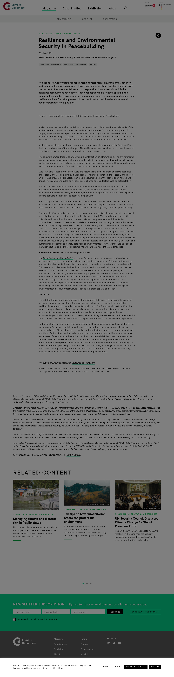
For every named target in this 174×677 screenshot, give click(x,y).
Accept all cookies (136, 666)
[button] (111, 667)
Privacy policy (77, 665)
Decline (155, 666)
